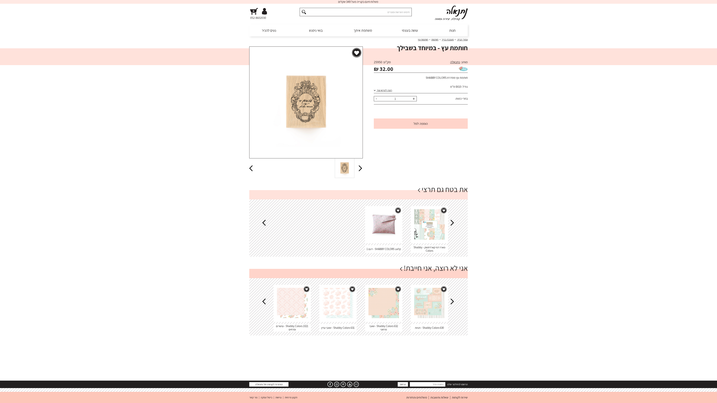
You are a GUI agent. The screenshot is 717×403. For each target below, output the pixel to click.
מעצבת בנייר (448, 39)
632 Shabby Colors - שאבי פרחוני (383, 327)
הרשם (403, 384)
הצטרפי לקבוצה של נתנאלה (269, 384)
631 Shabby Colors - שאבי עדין (338, 327)
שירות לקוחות (460, 397)
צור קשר (253, 397)
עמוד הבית (462, 39)
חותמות (434, 39)
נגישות (278, 397)
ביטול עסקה (266, 397)
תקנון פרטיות (291, 397)
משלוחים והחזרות (416, 397)
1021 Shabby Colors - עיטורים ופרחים (292, 327)
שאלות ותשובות (439, 397)
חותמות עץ (423, 39)
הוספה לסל (421, 123)
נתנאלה (455, 62)
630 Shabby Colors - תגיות (429, 327)
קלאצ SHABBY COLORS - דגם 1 (384, 249)
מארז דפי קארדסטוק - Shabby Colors (429, 249)
